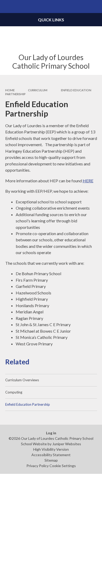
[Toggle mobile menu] (6, 6)
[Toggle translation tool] (82, 6)
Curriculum (37, 90)
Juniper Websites (66, 444)
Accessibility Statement (51, 455)
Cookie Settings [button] (62, 465)
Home (10, 90)
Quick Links (51, 19)
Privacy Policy (37, 465)
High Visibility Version (51, 449)
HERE (88, 180)
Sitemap (51, 460)
